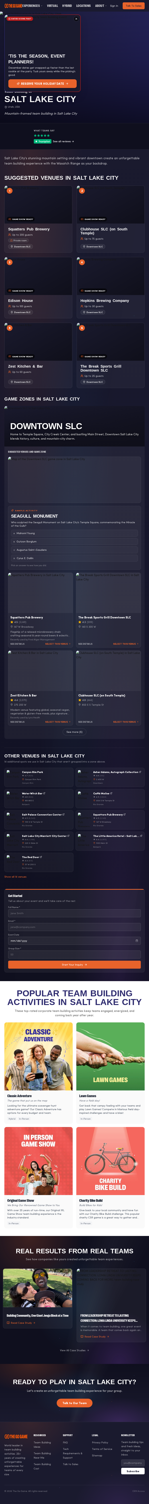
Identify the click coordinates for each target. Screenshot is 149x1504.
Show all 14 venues (15, 876)
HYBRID (67, 5)
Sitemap (97, 1455)
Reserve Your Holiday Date (42, 83)
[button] (38, 219)
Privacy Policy (100, 1442)
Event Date (13, 934)
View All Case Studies (73, 1350)
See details (17, 643)
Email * (11, 920)
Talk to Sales (70, 1464)
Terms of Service (102, 1449)
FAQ (65, 1442)
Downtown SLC (22, 246)
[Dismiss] (76, 18)
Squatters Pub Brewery (26, 617)
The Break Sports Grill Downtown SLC (104, 617)
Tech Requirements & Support (72, 1453)
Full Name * (14, 907)
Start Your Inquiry (72, 964)
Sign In (114, 5)
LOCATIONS (83, 5)
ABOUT (99, 5)
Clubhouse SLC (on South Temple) (101, 695)
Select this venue (56, 643)
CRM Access (138, 1491)
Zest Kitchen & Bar (23, 695)
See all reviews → (56, 141)
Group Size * (14, 948)
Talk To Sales (134, 5)
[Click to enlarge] (74, 480)
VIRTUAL (52, 5)
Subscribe (133, 1471)
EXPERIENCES (31, 5)
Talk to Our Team (75, 1403)
